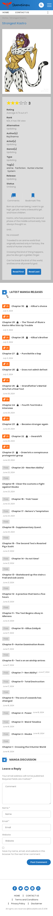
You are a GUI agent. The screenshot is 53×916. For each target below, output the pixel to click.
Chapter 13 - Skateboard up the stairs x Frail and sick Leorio (23, 576)
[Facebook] (15, 888)
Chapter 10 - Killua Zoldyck (26, 628)
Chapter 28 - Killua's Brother (29, 337)
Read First (18, 271)
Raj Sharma (13, 136)
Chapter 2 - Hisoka (21, 734)
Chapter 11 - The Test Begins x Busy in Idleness (22, 615)
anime (10, 168)
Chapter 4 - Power (21, 713)
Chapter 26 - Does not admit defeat (24, 369)
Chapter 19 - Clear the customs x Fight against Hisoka (23, 485)
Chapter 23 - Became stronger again (25, 424)
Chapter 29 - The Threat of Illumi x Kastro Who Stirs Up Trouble (23, 324)
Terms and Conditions (26, 899)
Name (5, 807)
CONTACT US (22, 12)
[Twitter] (20, 888)
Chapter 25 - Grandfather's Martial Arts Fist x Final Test (24, 387)
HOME (6, 12)
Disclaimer (36, 903)
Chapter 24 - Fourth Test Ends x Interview (22, 407)
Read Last (34, 271)
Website (6, 834)
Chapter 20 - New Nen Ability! (27, 467)
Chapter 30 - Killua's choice (29, 306)
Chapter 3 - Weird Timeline (26, 721)
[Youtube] (26, 888)
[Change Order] (7, 296)
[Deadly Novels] (17, 5)
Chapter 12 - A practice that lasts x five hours (23, 596)
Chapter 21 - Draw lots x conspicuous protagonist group (25, 454)
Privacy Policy (18, 903)
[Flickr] (32, 888)
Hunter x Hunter (35, 168)
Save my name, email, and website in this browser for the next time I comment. (23, 853)
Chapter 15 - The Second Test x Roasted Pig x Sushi (24, 545)
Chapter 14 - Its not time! (25, 558)
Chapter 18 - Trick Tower (24, 499)
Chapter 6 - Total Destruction (27, 681)
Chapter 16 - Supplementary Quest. (22, 527)
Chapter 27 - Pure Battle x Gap (21, 353)
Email (5, 821)
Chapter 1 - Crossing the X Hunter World (24, 746)
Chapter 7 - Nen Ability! (24, 672)
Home (5, 18)
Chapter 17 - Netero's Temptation (30, 511)
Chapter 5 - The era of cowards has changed (21, 699)
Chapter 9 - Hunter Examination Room (23, 644)
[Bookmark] (33, 195)
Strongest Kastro (18, 18)
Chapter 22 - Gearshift (26, 436)
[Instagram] (38, 888)
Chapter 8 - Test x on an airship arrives (23, 660)
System (11, 171)
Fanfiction (20, 168)
